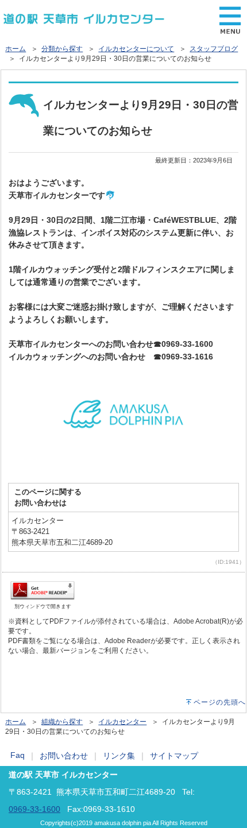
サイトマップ (174, 755)
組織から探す (62, 722)
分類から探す (62, 49)
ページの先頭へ (220, 702)
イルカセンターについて (136, 49)
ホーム (15, 49)
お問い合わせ (64, 755)
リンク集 (119, 755)
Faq (17, 755)
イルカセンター (122, 722)
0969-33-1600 (34, 809)
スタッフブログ (214, 49)
